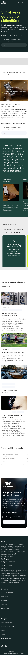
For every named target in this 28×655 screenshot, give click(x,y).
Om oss (3, 634)
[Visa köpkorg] (22, 2)
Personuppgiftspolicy (6, 622)
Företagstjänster (6, 638)
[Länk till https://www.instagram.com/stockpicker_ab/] (5, 646)
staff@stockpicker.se (8, 562)
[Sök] (15, 2)
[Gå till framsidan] (4, 2)
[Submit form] (25, 45)
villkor (17, 39)
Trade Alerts (4, 604)
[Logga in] (18, 2)
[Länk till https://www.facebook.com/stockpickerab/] (2, 646)
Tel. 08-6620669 (6, 565)
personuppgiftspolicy (8, 40)
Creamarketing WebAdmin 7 (17, 653)
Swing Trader (4, 596)
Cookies (3, 630)
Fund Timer (4, 600)
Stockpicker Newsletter (7, 592)
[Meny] (26, 2)
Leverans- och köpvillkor (7, 626)
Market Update (5, 608)
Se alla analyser (5, 286)
